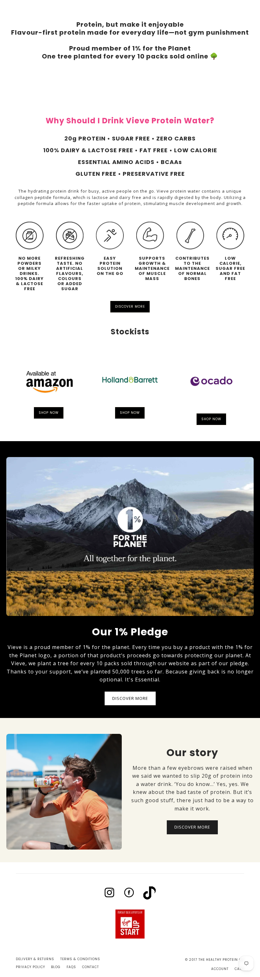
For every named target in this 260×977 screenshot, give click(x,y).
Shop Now (49, 412)
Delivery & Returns (35, 959)
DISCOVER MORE (130, 698)
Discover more (130, 306)
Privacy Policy (30, 967)
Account (220, 969)
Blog (56, 967)
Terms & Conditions (80, 959)
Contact (90, 967)
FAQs (71, 967)
